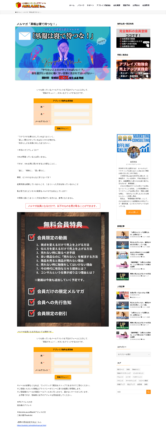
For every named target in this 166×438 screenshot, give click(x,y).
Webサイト (136, 369)
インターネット (138, 373)
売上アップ (131, 384)
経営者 (139, 384)
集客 (146, 384)
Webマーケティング (124, 373)
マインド (120, 381)
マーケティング (131, 381)
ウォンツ (120, 377)
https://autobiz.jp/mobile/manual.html (31, 425)
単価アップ (121, 384)
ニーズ (128, 377)
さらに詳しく (134, 212)
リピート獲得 (143, 381)
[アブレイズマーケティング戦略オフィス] (30, 5)
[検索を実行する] (148, 392)
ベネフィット (137, 377)
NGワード (120, 369)
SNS (128, 369)
